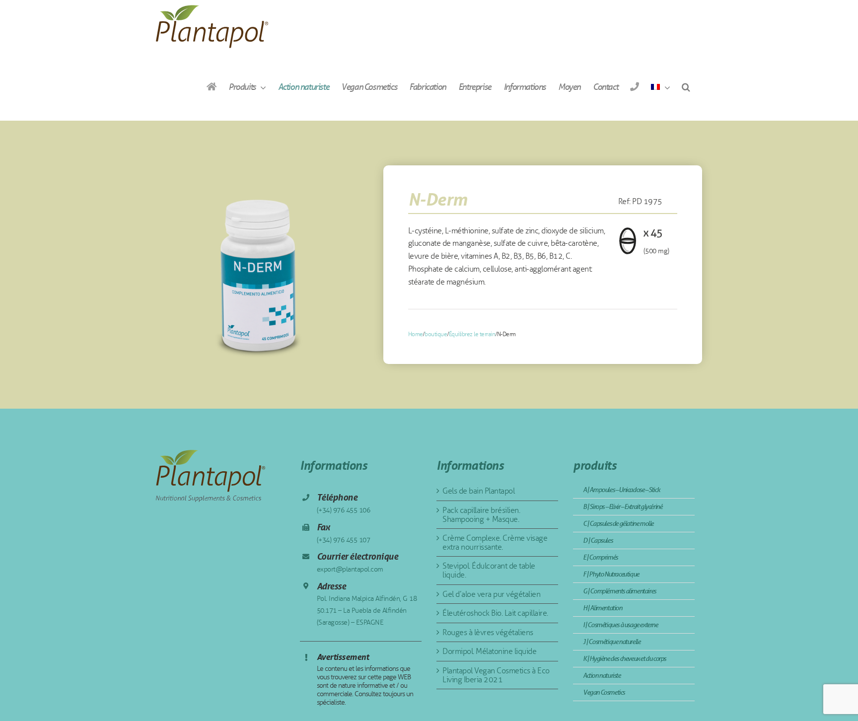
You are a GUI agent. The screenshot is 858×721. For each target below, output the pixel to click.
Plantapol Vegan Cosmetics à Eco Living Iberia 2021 (496, 675)
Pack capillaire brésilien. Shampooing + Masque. (481, 514)
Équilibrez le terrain (472, 334)
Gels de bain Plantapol (478, 491)
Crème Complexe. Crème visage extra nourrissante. (494, 542)
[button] (686, 86)
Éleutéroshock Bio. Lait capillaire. (495, 613)
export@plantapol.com (350, 569)
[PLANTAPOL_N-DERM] (258, 264)
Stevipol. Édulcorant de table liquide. (488, 570)
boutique (436, 334)
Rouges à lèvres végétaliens (487, 632)
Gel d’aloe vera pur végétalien (491, 594)
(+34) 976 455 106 (343, 510)
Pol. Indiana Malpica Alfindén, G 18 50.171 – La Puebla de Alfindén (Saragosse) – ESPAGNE (367, 610)
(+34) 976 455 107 (343, 540)
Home (415, 334)
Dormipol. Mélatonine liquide (489, 651)
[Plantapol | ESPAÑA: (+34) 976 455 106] (634, 86)
